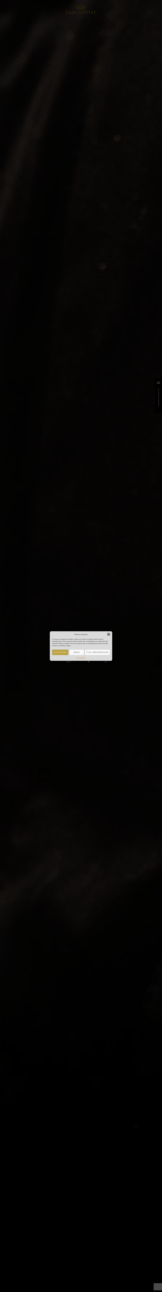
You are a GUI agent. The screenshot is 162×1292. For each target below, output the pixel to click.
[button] (108, 634)
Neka (77, 652)
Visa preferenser (97, 652)
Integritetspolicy (81, 657)
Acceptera (60, 652)
